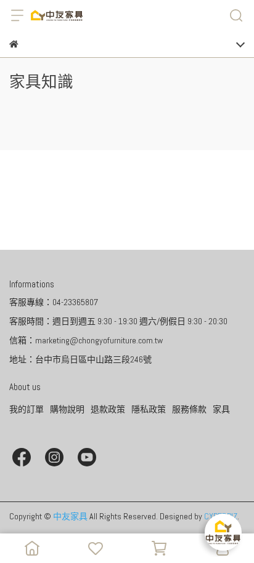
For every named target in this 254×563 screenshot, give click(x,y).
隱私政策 (148, 409)
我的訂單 (26, 409)
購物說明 (67, 409)
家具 (221, 409)
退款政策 (108, 409)
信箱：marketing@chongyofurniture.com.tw (86, 340)
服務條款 (189, 409)
